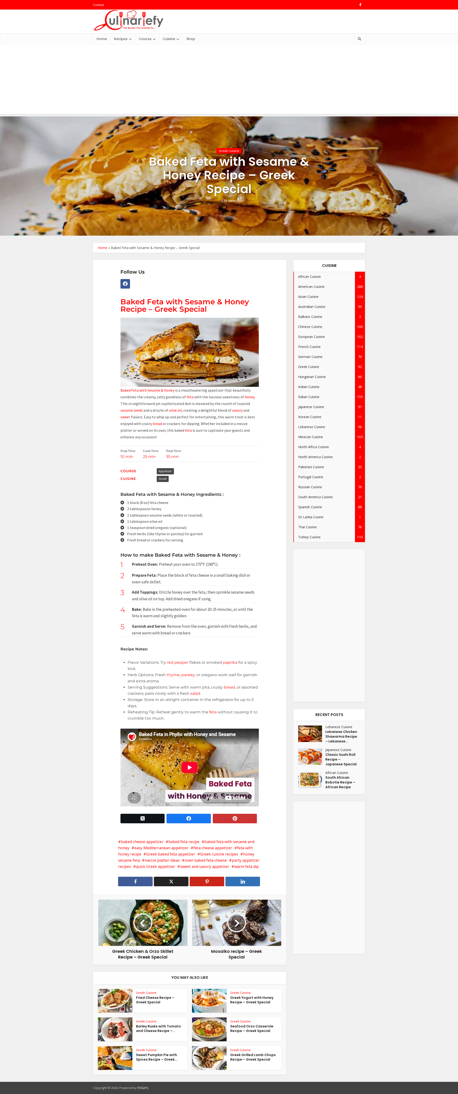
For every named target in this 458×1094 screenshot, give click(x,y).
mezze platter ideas (162, 860)
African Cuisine (336, 772)
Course (145, 38)
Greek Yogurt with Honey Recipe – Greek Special (251, 1000)
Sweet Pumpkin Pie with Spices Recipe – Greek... (156, 1057)
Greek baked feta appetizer (170, 854)
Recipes (121, 38)
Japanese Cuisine (338, 749)
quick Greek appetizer (155, 866)
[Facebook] (125, 284)
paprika (229, 662)
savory (237, 410)
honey (250, 396)
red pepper (177, 662)
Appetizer (165, 471)
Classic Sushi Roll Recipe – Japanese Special (341, 759)
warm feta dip (246, 866)
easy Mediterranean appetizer (161, 847)
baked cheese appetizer (142, 841)
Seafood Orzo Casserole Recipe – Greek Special (251, 1028)
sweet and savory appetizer (204, 866)
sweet (125, 417)
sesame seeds (131, 410)
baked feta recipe (183, 841)
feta (190, 396)
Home (102, 38)
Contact (98, 5)
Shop (190, 38)
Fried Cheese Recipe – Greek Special (155, 1000)
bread (157, 423)
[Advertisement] (229, 80)
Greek (163, 479)
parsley (187, 675)
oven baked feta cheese (206, 860)
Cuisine (169, 38)
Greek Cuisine (229, 151)
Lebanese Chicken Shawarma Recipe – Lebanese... (341, 736)
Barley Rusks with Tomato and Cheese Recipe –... (158, 1028)
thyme (173, 675)
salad (195, 693)
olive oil (175, 410)
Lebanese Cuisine (338, 727)
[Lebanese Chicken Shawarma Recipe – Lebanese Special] (311, 734)
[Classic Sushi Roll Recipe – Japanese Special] (311, 756)
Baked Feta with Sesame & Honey (147, 390)
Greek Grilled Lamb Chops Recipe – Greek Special (253, 1057)
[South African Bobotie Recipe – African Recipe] (311, 779)
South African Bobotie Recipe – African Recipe (340, 782)
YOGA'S (142, 1088)
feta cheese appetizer (212, 847)
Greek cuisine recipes (219, 854)
